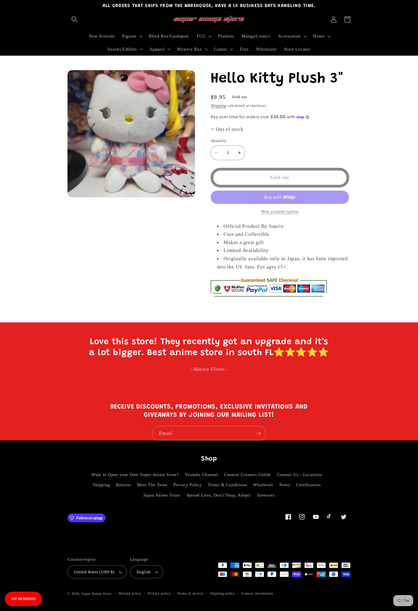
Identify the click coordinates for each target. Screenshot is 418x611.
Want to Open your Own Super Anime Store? (135, 474)
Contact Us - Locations (299, 474)
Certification (308, 484)
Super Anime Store (96, 594)
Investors (266, 495)
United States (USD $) (94, 572)
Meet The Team (152, 484)
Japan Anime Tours (161, 495)
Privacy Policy (187, 484)
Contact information (257, 593)
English (144, 572)
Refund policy (130, 593)
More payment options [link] (280, 211)
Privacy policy (159, 593)
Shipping (218, 106)
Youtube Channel (201, 474)
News (284, 484)
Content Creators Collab (247, 474)
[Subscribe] (258, 433)
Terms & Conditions (227, 484)
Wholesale (263, 484)
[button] (74, 19)
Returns (123, 484)
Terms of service (190, 593)
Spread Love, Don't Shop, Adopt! (219, 495)
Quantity (219, 140)
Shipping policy (222, 593)
